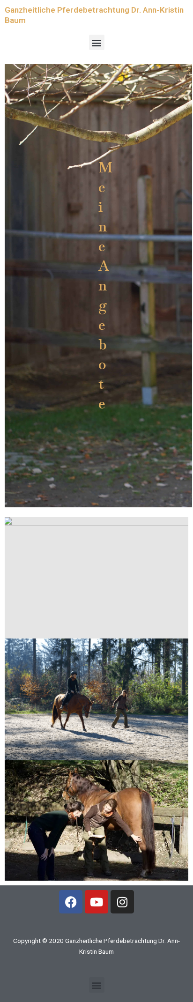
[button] (96, 42)
